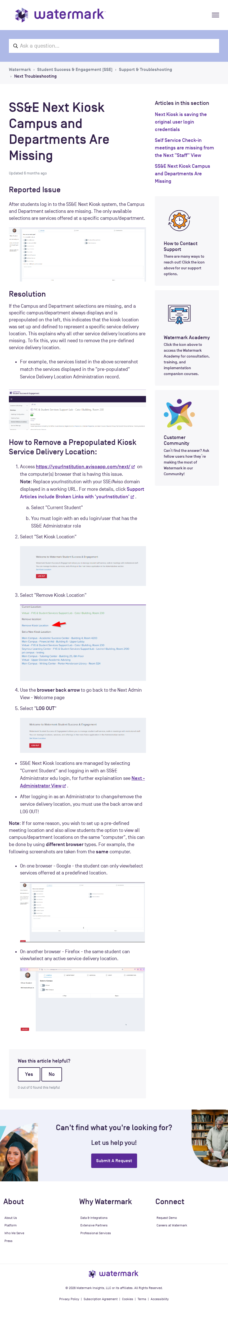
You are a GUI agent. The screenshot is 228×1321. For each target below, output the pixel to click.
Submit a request (114, 1161)
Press (8, 1241)
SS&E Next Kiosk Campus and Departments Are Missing (182, 173)
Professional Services (95, 1233)
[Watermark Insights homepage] (114, 1274)
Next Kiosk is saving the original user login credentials (181, 121)
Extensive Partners (94, 1225)
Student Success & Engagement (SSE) (75, 69)
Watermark (20, 69)
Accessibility (160, 1299)
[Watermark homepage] (60, 15)
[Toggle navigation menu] (215, 15)
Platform (10, 1225)
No (52, 1074)
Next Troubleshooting (35, 76)
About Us (10, 1218)
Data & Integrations (94, 1218)
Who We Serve (14, 1233)
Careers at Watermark (172, 1225)
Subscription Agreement (101, 1299)
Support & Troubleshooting (145, 69)
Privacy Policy (69, 1299)
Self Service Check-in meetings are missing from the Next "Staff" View (184, 147)
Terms (142, 1299)
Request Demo (167, 1218)
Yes (29, 1074)
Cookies (127, 1299)
